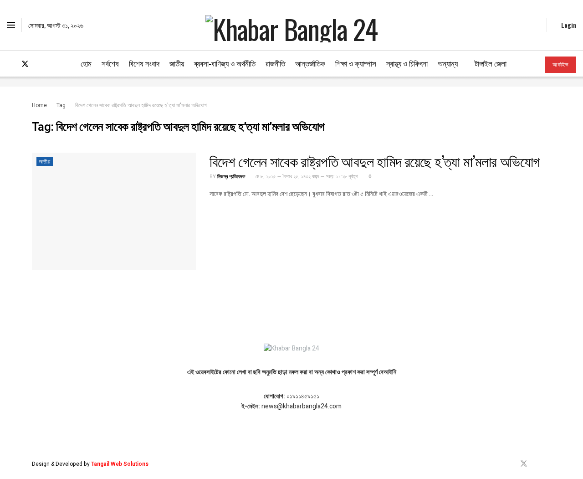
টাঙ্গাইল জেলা (490, 63)
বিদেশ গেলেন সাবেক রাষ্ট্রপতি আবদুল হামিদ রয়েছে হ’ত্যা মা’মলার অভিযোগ (375, 160)
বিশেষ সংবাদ (144, 63)
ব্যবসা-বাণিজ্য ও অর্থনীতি (225, 63)
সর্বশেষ (110, 63)
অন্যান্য (448, 63)
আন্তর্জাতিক (310, 63)
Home (39, 105)
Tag (61, 105)
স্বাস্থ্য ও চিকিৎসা (407, 63)
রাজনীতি (275, 63)
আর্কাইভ (560, 65)
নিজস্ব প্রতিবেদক (231, 176)
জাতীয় (176, 63)
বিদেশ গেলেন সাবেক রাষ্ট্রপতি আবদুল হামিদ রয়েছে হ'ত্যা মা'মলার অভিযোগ (141, 105)
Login (567, 25)
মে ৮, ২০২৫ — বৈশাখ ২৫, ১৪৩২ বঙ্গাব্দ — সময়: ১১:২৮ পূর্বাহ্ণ (306, 176)
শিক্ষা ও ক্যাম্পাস (355, 63)
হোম (86, 63)
